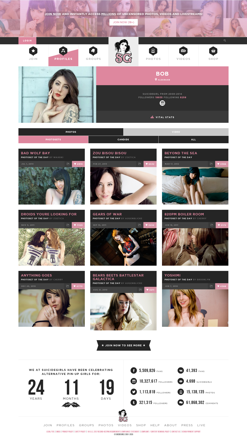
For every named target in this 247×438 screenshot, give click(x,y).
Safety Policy (80, 431)
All (193, 139)
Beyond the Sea (181, 153)
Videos (183, 58)
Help (155, 425)
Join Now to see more (123, 345)
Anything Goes (36, 275)
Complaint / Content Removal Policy (155, 431)
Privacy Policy (67, 431)
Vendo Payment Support (191, 431)
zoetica (130, 157)
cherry (201, 218)
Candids (123, 139)
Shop (213, 58)
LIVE (201, 425)
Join (33, 58)
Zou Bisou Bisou (110, 153)
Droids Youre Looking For (49, 214)
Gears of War (107, 214)
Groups (93, 58)
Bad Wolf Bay (35, 153)
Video (176, 132)
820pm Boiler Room (184, 214)
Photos (153, 58)
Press (187, 425)
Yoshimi (173, 275)
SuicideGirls (123, 40)
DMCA (58, 431)
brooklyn (203, 279)
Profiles (63, 58)
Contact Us (175, 431)
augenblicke (133, 218)
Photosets (53, 139)
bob (162, 74)
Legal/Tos (50, 431)
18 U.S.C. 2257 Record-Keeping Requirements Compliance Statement (113, 431)
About (170, 425)
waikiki (58, 157)
